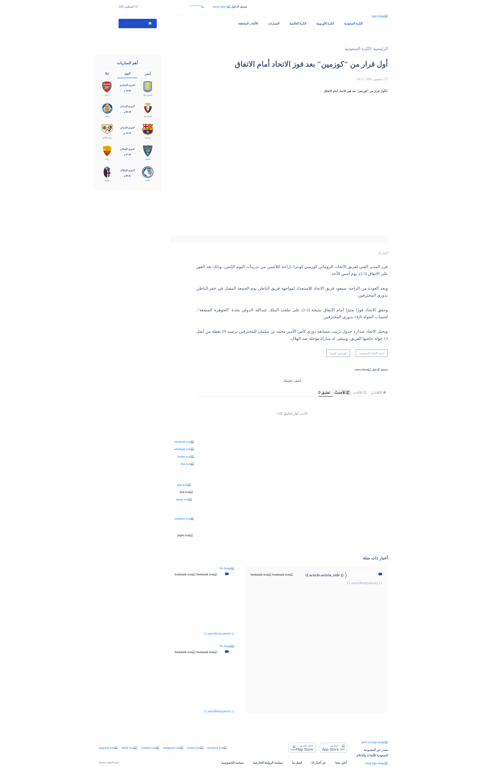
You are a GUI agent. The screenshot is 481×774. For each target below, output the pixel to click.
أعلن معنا (341, 762)
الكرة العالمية (298, 23)
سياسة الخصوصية (233, 762)
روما (107, 159)
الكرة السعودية (353, 23)
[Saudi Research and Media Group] (372, 763)
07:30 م (127, 154)
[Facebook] (184, 441)
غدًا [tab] (107, 73)
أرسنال (107, 95)
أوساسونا (148, 116)
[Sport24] (372, 742)
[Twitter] (186, 456)
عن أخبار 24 (318, 762)
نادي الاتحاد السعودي (371, 353)
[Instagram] (173, 747)
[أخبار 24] (138, 23)
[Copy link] (187, 463)
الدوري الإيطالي (127, 149)
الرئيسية (380, 48)
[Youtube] (150, 747)
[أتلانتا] (147, 171)
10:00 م (127, 90)
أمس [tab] (148, 73)
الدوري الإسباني (127, 106)
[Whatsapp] (184, 448)
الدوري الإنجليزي (127, 85)
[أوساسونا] (147, 107)
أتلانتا (148, 180)
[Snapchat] (108, 747)
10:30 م (127, 133)
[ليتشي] (147, 150)
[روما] (107, 150)
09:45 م (127, 176)
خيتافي (107, 116)
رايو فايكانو (107, 137)
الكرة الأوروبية (325, 23)
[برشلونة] (147, 129)
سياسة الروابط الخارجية (268, 762)
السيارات (273, 23)
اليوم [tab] (127, 73)
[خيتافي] (107, 107)
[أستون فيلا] (147, 86)
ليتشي (147, 159)
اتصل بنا (297, 762)
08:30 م (127, 112)
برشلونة (147, 137)
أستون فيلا (147, 95)
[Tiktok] (129, 747)
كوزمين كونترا (338, 353)
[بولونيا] (107, 171)
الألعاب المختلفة (248, 23)
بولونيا (107, 180)
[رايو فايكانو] (107, 129)
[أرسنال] (107, 86)
